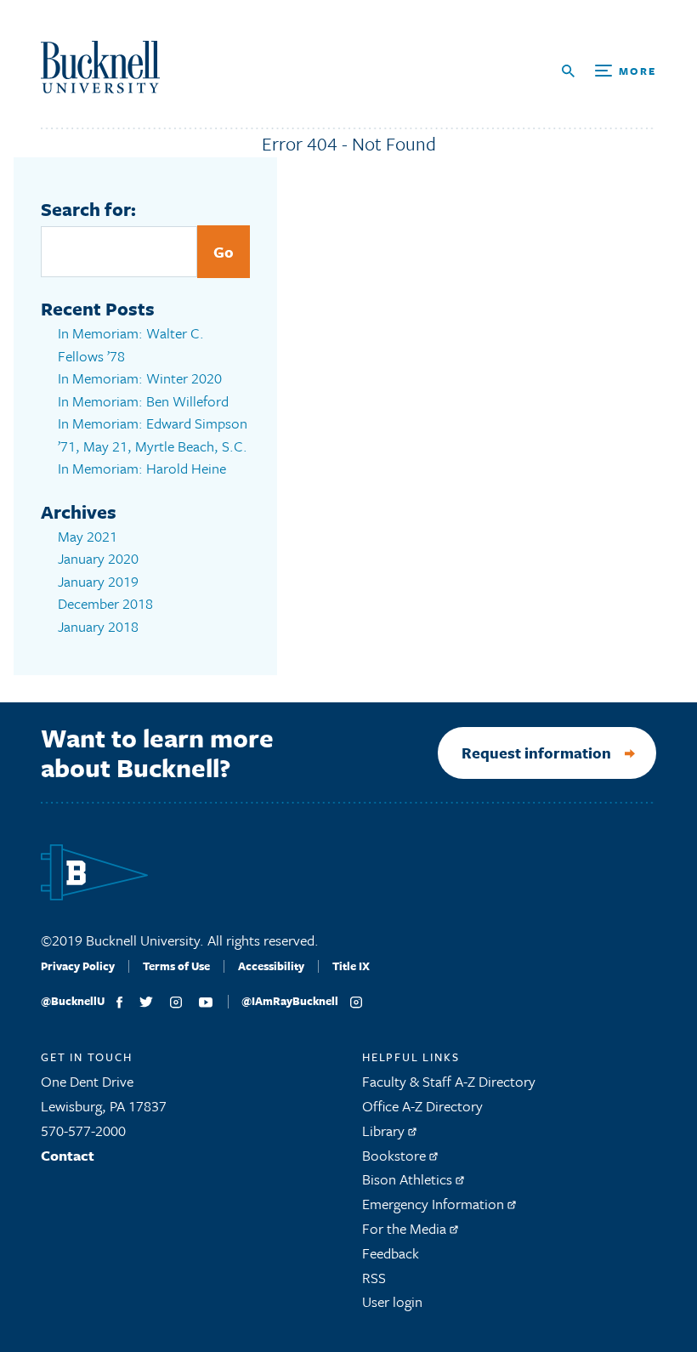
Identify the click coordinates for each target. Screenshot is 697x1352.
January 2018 (98, 626)
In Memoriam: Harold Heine (142, 468)
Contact (67, 1155)
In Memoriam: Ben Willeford (143, 401)
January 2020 (98, 558)
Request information (536, 752)
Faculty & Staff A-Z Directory (449, 1081)
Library (385, 1130)
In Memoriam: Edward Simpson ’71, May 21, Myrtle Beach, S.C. (152, 434)
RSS (374, 1277)
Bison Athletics (409, 1179)
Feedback (390, 1253)
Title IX (351, 965)
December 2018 (105, 603)
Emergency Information (434, 1203)
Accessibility (271, 965)
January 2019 (98, 581)
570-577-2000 (83, 1130)
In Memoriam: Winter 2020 (140, 378)
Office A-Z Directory (422, 1105)
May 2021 (87, 536)
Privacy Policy (78, 965)
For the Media (406, 1228)
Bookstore (395, 1155)
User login (392, 1301)
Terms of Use (176, 965)
